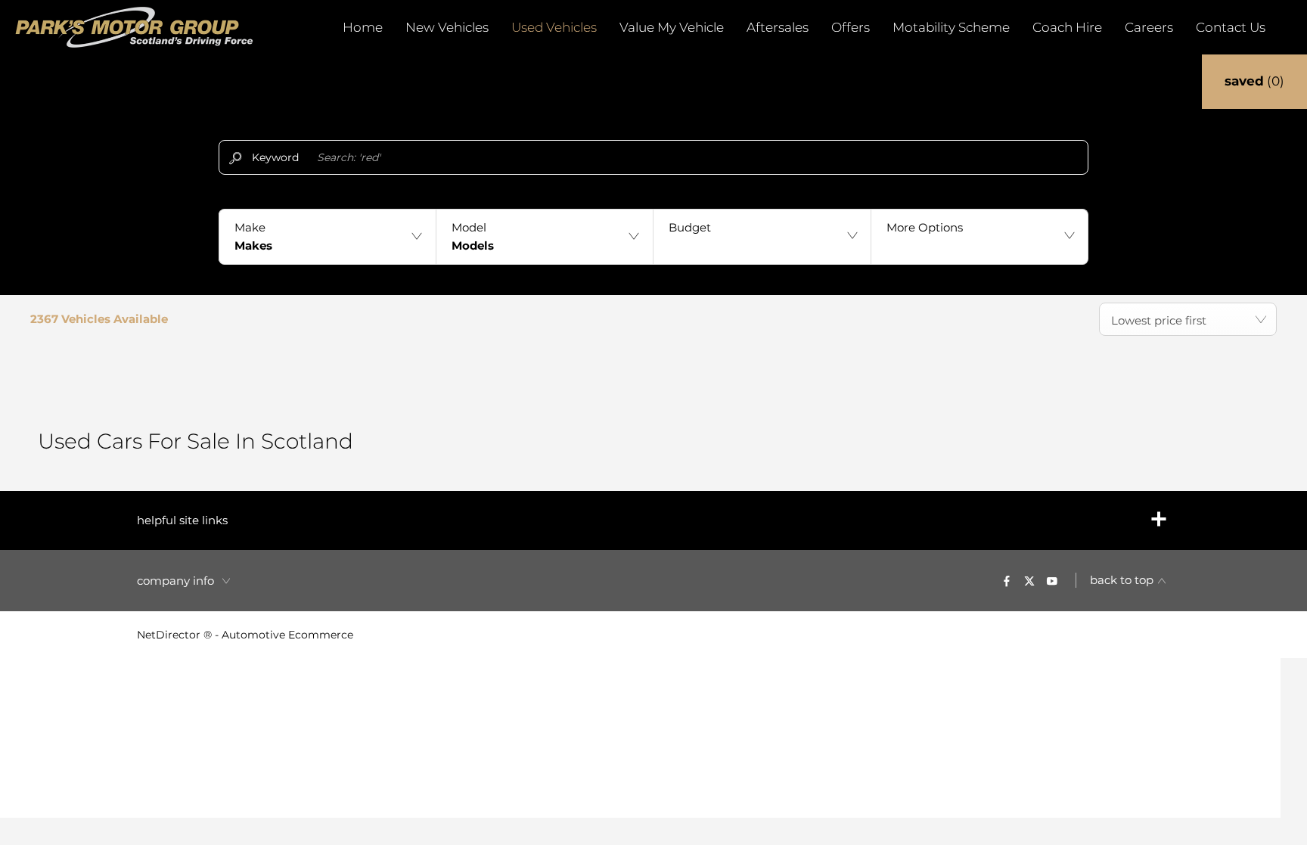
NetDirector (170, 635)
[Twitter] (1029, 580)
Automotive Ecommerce (287, 635)
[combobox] (1188, 319)
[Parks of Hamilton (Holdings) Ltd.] (134, 27)
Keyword (275, 157)
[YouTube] (1052, 580)
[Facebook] (1006, 580)
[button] (327, 237)
